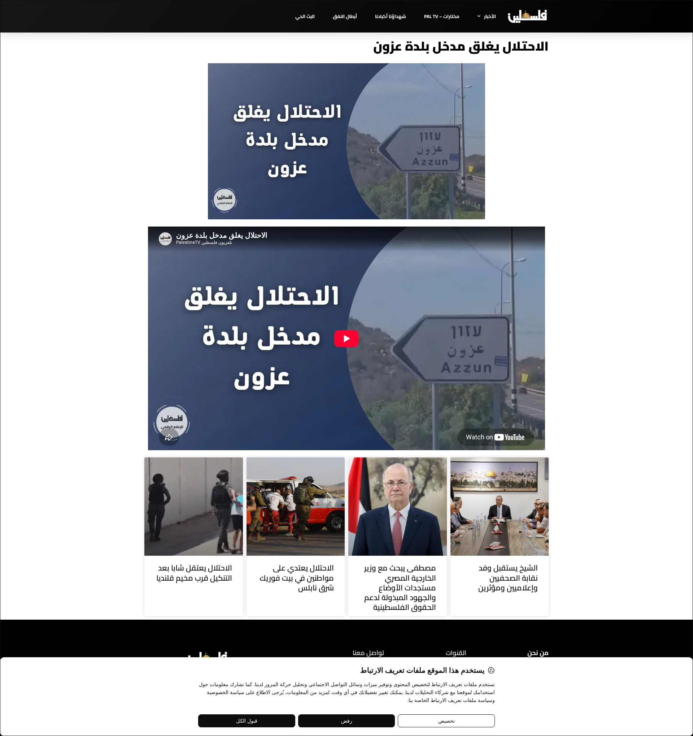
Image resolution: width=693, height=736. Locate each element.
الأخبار (490, 16)
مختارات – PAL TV (441, 16)
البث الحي (305, 16)
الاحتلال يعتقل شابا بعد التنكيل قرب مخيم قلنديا (194, 573)
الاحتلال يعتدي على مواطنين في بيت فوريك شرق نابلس (297, 578)
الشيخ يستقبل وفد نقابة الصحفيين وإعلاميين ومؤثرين (508, 578)
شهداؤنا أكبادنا (390, 16)
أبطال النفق (345, 16)
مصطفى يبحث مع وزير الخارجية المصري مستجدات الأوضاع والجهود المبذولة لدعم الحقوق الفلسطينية (400, 587)
